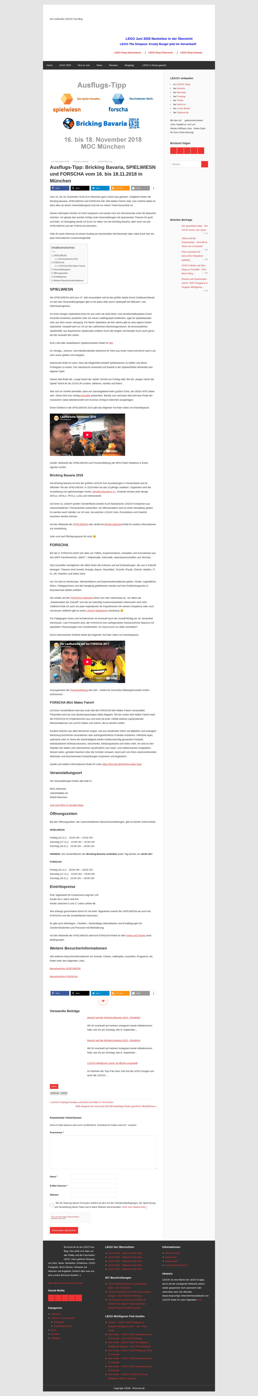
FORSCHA (58, 262)
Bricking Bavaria (113, 524)
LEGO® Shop (183, 84)
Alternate (181, 92)
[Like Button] (103, 1001)
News (99, 65)
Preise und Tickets (135, 935)
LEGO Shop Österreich (160, 52)
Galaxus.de (182, 112)
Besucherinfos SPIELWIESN (65, 968)
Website (54, 1195)
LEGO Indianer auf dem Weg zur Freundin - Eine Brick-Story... (194, 269)
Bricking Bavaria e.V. (104, 491)
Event (64, 1093)
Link (199, 1300)
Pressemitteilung (79, 690)
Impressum (170, 1257)
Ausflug (55, 1093)
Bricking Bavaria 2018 (68, 259)
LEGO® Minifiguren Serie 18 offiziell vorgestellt (112, 1063)
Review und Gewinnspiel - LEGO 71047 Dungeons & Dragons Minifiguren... (195, 283)
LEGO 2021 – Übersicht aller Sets (125, 1269)
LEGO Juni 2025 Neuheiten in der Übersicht (159, 38)
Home (49, 65)
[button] (60, 188)
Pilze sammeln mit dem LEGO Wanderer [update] (192, 256)
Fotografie (59, 1322)
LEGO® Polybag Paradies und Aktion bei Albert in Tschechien (82, 1102)
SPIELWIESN (60, 255)
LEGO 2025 (65, 65)
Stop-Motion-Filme (63, 1326)
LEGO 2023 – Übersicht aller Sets (125, 1261)
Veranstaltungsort (61, 269)
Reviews (113, 65)
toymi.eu (181, 104)
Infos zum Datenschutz (133, 1207)
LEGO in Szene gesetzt (154, 65)
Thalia (180, 100)
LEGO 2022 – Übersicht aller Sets (125, 1265)
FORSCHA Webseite (81, 598)
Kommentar (57, 1132)
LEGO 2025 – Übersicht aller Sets (125, 1253)
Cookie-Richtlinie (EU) (176, 1265)
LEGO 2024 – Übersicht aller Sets (125, 1257)
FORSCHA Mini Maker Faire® (71, 266)
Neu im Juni (84, 65)
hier (111, 343)
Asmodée (85, 395)
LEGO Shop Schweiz (191, 52)
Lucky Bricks (183, 108)
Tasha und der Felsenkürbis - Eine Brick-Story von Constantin (195, 242)
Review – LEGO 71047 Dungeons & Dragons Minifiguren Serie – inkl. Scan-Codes (127, 1326)
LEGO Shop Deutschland (127, 52)
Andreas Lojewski (80, 161)
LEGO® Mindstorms (97, 610)
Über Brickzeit (172, 1253)
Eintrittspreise (60, 276)
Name (54, 1176)
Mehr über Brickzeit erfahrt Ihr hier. (65, 1283)
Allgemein (56, 1314)
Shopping (129, 65)
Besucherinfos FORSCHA (64, 976)
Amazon (181, 88)
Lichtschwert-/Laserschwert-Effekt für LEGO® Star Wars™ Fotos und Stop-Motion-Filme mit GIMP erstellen (127, 1304)
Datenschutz (171, 1261)
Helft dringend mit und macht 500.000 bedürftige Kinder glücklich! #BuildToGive (115, 1106)
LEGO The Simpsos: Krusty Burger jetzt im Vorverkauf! (158, 44)
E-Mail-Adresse (59, 1186)
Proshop (181, 96)
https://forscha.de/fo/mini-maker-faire (122, 764)
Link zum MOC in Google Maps (66, 805)
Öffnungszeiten (60, 273)
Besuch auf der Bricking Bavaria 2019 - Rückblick (113, 1017)
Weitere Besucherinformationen (68, 280)
